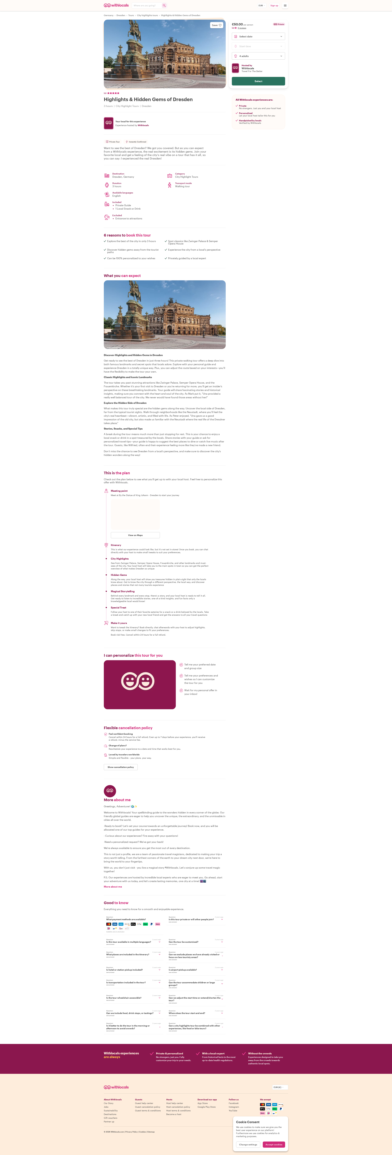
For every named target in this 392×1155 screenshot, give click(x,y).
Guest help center (144, 1103)
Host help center (174, 1103)
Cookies (142, 1132)
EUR (261, 5)
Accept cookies (274, 1144)
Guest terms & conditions (148, 1110)
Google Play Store (207, 1107)
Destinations (110, 1114)
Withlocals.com (117, 1132)
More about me (113, 886)
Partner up (109, 1121)
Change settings (248, 1144)
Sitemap (151, 1132)
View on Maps (135, 535)
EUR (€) (277, 1087)
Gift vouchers (110, 1118)
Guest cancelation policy (147, 1107)
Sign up (274, 5)
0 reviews (242, 28)
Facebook (234, 1103)
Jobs (106, 1107)
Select (258, 81)
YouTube (233, 1110)
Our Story (108, 1103)
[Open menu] (285, 5)
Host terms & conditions (178, 1110)
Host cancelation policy (178, 1107)
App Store (203, 1103)
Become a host (173, 1114)
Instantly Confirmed (137, 142)
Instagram (234, 1107)
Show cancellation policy (121, 767)
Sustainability (111, 1110)
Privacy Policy (131, 1132)
